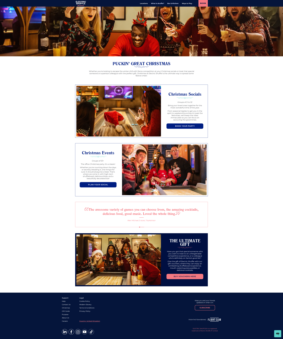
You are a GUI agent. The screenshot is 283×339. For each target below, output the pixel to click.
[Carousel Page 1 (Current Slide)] (139, 227)
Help (63, 301)
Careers (65, 321)
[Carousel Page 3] (142, 227)
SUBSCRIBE (205, 308)
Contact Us (66, 305)
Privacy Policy (84, 311)
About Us (65, 318)
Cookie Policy (84, 301)
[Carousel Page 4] (143, 227)
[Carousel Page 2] (140, 227)
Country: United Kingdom (89, 321)
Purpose (65, 314)
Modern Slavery (85, 305)
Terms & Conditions (86, 308)
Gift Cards (66, 311)
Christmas (66, 308)
